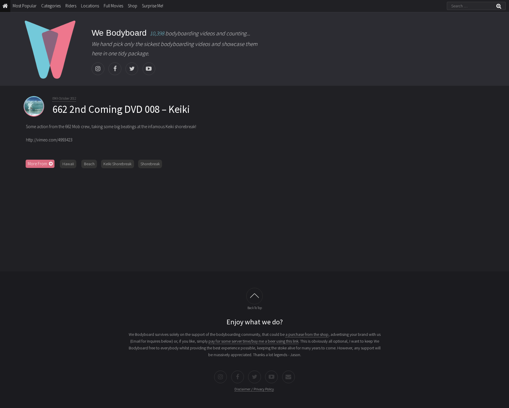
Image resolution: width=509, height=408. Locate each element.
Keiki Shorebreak (117, 163)
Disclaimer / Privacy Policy (254, 389)
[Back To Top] (254, 296)
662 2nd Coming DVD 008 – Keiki (121, 109)
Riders (70, 6)
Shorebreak (150, 163)
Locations (90, 6)
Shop (132, 6)
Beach (89, 163)
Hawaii (68, 163)
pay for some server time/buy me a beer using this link (253, 341)
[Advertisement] (254, 217)
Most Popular (25, 6)
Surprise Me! (152, 6)
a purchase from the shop (306, 334)
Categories (51, 6)
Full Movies (113, 6)
